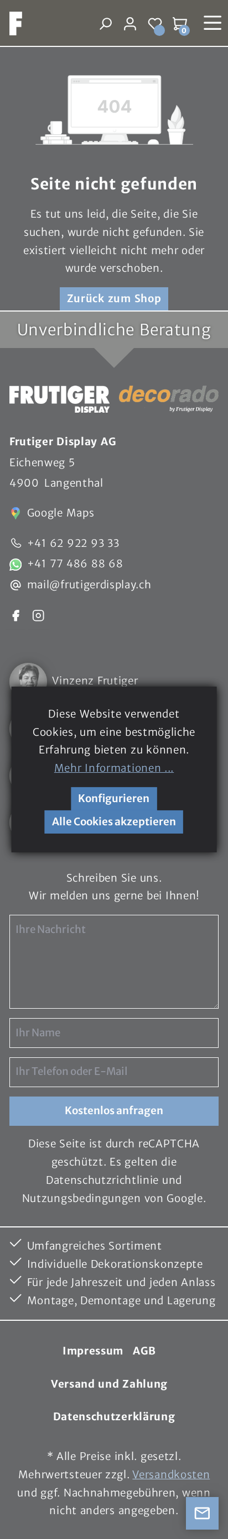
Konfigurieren (113, 798)
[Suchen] (105, 23)
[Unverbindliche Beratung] (202, 1513)
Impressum (93, 1351)
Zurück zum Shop (114, 298)
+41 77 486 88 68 (75, 563)
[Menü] (213, 23)
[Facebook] (15, 614)
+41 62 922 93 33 (73, 543)
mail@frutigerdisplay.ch (89, 584)
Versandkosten (171, 1474)
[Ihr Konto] (130, 23)
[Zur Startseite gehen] (11, 23)
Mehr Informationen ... (114, 768)
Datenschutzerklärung (114, 1416)
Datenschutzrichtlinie (102, 1180)
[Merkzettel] (155, 23)
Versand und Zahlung (109, 1384)
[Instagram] (38, 614)
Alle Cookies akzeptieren (114, 821)
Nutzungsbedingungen (81, 1198)
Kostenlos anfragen (114, 1110)
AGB (144, 1351)
